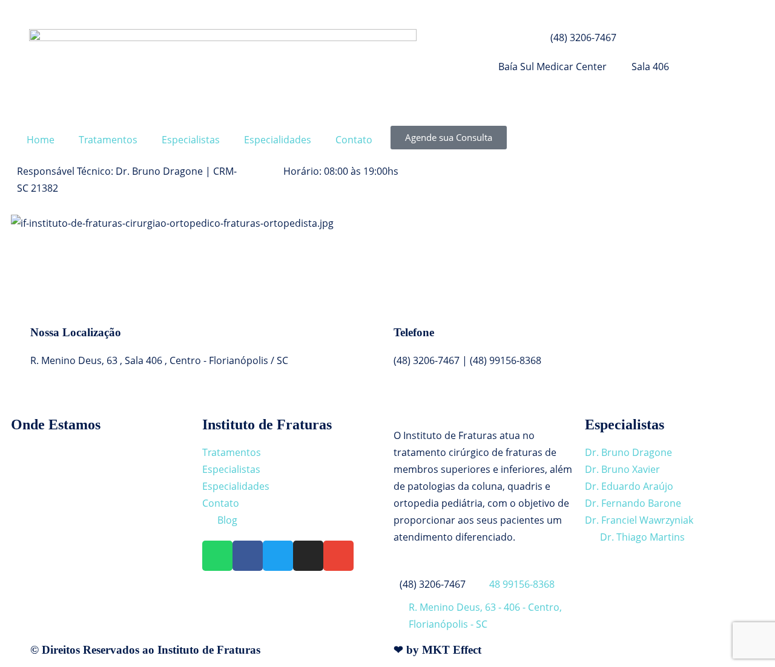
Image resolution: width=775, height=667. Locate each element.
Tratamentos (108, 139)
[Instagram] (308, 556)
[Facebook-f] (247, 556)
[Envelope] (338, 556)
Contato (353, 139)
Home (40, 139)
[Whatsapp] (217, 556)
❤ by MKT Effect (437, 649)
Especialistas (191, 139)
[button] (387, 240)
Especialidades (277, 139)
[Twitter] (278, 556)
